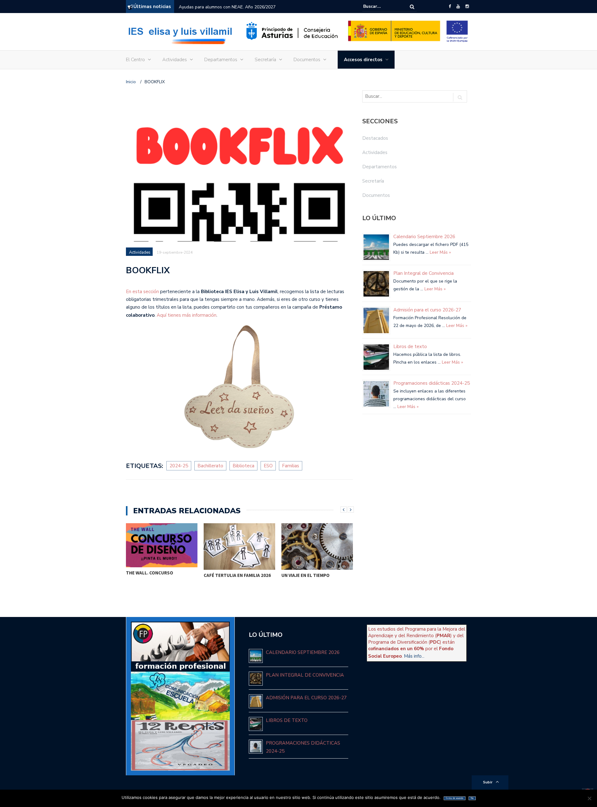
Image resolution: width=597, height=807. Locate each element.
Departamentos (220, 60)
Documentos (307, 60)
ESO (268, 466)
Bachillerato (210, 466)
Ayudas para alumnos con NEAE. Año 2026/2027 (227, 7)
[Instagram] (467, 6)
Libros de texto (410, 346)
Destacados (375, 138)
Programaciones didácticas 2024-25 (431, 383)
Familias (290, 466)
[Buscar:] (382, 6)
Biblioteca (243, 466)
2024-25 (178, 466)
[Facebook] (450, 6)
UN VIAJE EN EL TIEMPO (305, 575)
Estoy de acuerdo (454, 798)
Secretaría (265, 60)
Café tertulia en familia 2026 (237, 575)
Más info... (414, 656)
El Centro (135, 60)
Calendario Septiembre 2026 (424, 236)
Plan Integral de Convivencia (423, 273)
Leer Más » (439, 252)
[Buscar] (412, 6)
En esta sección (142, 291)
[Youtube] (458, 6)
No (472, 798)
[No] (589, 798)
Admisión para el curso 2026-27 (427, 310)
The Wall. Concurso (149, 573)
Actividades (174, 60)
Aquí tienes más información (186, 315)
